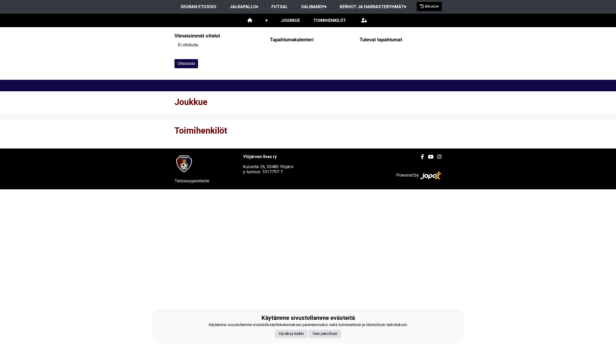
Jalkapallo (244, 6)
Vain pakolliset (325, 333)
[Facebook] (420, 157)
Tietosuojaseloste (191, 180)
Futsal (279, 6)
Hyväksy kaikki (291, 333)
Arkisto (432, 6)
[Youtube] (428, 157)
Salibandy (314, 6)
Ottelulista (186, 63)
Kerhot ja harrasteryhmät (373, 6)
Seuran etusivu (198, 6)
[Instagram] (437, 157)
